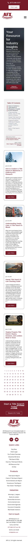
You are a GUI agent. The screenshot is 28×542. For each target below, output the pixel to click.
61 (10, 391)
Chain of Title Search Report (14, 478)
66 (23, 391)
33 (20, 380)
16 (18, 374)
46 (12, 385)
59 (4, 391)
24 (18, 377)
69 (12, 394)
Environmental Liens (14, 502)
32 (18, 380)
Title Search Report (14, 476)
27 (4, 380)
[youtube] (17, 439)
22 (12, 377)
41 (20, 383)
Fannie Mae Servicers (14, 499)
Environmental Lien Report (14, 481)
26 (23, 377)
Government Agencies (14, 504)
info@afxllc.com (13, 532)
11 (4, 374)
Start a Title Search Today (13, 129)
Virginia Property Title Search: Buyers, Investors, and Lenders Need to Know (14, 335)
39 (15, 383)
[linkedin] (11, 439)
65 (20, 391)
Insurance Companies (14, 507)
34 (23, 380)
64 (18, 391)
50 (23, 385)
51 (4, 389)
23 (15, 377)
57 (20, 389)
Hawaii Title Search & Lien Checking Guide (13, 280)
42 (23, 383)
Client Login (14, 452)
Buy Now (14, 449)
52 (7, 389)
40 (18, 383)
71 (18, 394)
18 (23, 374)
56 (18, 389)
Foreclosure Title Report (14, 483)
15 (15, 374)
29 (10, 380)
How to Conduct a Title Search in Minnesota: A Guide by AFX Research (14, 171)
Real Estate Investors (14, 509)
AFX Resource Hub (14, 464)
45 (10, 385)
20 (7, 377)
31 (15, 380)
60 (7, 391)
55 (15, 389)
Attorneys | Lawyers (14, 494)
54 (12, 389)
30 (12, 380)
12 (7, 374)
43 (4, 385)
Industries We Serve (14, 457)
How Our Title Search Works (14, 462)
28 (7, 380)
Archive (14, 467)
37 (10, 383)
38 (12, 383)
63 (15, 391)
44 (7, 385)
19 (4, 377)
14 (12, 374)
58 (23, 389)
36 (7, 383)
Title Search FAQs (14, 459)
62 (12, 391)
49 (20, 385)
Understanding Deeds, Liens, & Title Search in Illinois (14, 225)
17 (20, 374)
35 (4, 383)
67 (7, 394)
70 (15, 394)
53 (10, 389)
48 (18, 385)
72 (20, 394)
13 (10, 374)
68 (10, 394)
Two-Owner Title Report (14, 486)
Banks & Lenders (14, 497)
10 (22, 371)
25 (20, 377)
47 (15, 385)
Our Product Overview (14, 454)
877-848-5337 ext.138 (14, 527)
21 (10, 377)
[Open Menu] (25, 17)
